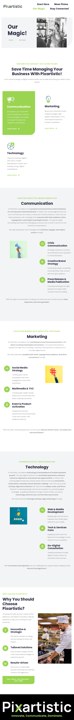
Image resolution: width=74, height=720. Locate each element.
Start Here (43, 4)
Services (22, 40)
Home (11, 40)
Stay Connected (59, 8)
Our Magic (39, 8)
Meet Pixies (61, 4)
